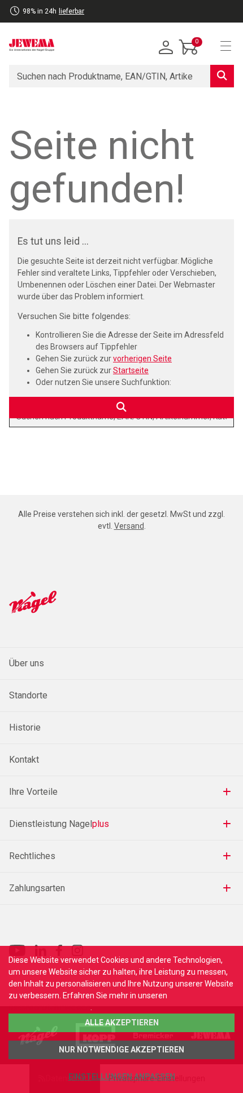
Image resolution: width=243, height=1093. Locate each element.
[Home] (31, 45)
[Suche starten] (222, 76)
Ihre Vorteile (33, 791)
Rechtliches (32, 856)
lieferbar (71, 11)
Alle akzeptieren (122, 1022)
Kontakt (24, 759)
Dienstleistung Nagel (59, 823)
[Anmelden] (166, 48)
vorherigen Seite (142, 358)
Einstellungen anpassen (121, 1076)
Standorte (28, 695)
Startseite (131, 370)
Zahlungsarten (37, 888)
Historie (25, 727)
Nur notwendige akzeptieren (121, 1049)
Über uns (26, 663)
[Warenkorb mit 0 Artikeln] (188, 55)
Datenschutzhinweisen (49, 1007)
